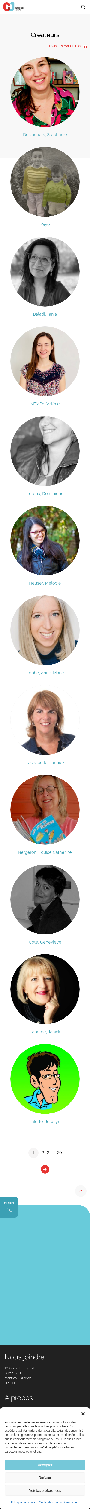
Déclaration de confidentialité (58, 1502)
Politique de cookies (24, 1502)
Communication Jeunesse (13, 6)
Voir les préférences (45, 1490)
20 (59, 1153)
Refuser (45, 1478)
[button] (83, 1413)
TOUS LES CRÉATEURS (65, 46)
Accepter (45, 1465)
